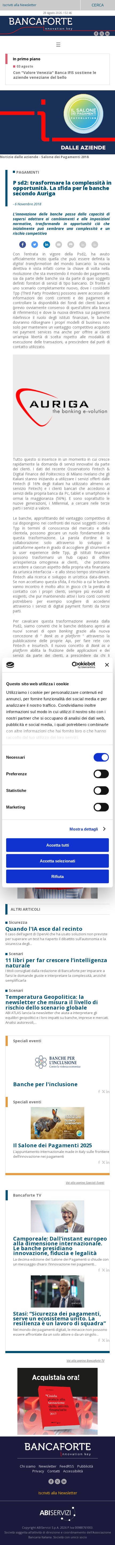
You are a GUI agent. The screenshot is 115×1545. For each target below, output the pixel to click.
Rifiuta (57, 876)
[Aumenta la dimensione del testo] (85, 246)
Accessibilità (73, 1471)
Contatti (53, 1471)
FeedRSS (67, 1466)
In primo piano (26, 59)
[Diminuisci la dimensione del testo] (97, 246)
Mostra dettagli (84, 829)
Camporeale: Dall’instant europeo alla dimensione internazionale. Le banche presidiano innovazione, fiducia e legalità (60, 1246)
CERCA (98, 5)
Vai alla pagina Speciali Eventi (85, 1183)
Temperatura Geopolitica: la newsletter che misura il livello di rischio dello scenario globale (51, 1002)
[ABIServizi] (57, 1514)
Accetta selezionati (57, 860)
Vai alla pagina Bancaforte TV (85, 1360)
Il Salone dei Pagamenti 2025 (52, 1145)
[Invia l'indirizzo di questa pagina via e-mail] (61, 246)
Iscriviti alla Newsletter (19, 5)
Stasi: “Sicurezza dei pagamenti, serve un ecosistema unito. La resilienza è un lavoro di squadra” (59, 1318)
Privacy (38, 1471)
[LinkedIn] (107, 34)
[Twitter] (101, 34)
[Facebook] (96, 34)
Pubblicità (85, 1466)
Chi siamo (28, 1466)
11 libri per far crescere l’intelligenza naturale (56, 963)
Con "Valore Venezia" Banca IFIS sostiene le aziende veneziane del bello (54, 75)
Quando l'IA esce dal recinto (43, 929)
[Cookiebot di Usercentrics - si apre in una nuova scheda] (72, 664)
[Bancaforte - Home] (40, 25)
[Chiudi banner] (107, 665)
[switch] (101, 774)
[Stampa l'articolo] (73, 246)
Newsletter (47, 1466)
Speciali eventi (27, 1040)
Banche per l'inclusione (45, 1084)
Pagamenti (27, 172)
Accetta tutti (57, 845)
